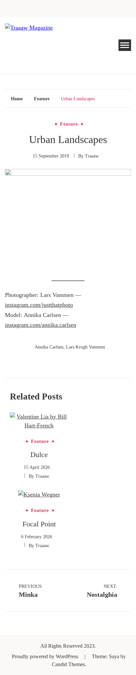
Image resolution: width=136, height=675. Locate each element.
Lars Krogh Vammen (85, 347)
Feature (69, 124)
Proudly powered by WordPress (46, 656)
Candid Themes (68, 664)
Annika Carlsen (49, 347)
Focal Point (39, 524)
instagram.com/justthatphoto (39, 304)
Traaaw (92, 156)
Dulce (39, 454)
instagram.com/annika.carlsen (40, 325)
